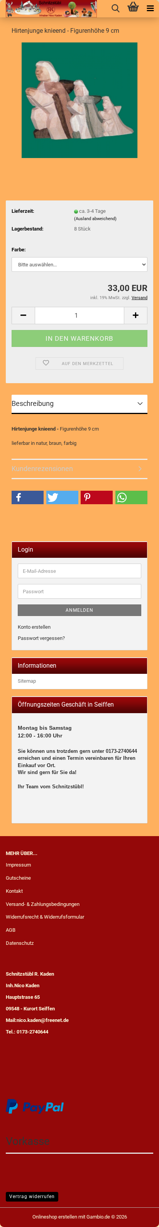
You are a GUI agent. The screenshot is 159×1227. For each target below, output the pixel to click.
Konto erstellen (34, 627)
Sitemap (27, 681)
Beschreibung (33, 403)
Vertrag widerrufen (32, 1196)
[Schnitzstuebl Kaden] (48, 8)
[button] (23, 315)
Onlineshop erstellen (54, 1217)
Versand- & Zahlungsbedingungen (43, 904)
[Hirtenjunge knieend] (79, 100)
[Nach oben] (137, 1215)
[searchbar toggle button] (115, 8)
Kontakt (14, 891)
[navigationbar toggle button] (150, 8)
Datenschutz (20, 943)
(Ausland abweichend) (95, 218)
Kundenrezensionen (42, 469)
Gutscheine (18, 878)
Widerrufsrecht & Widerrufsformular (45, 917)
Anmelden (79, 610)
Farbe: (19, 249)
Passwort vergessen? (41, 638)
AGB (10, 930)
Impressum (18, 865)
